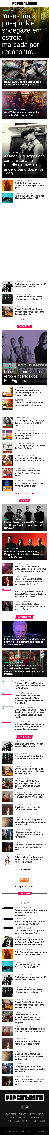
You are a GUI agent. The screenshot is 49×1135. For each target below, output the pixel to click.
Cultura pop (36, 1118)
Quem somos (39, 1121)
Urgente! (25, 1121)
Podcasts (23, 1118)
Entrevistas (13, 1121)
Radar (13, 1118)
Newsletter (10, 1114)
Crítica (41, 1114)
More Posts (24, 870)
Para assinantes (27, 1114)
